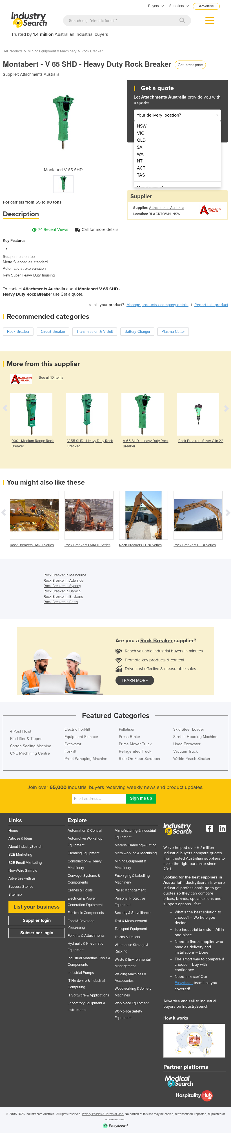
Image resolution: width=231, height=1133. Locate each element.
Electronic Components (86, 913)
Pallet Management (130, 890)
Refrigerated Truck (135, 751)
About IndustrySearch (25, 846)
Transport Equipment (131, 929)
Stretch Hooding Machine (195, 736)
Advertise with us (21, 878)
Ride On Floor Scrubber (140, 758)
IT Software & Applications (88, 995)
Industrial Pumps (81, 973)
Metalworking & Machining (136, 853)
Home (13, 830)
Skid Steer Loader (188, 729)
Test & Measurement (131, 921)
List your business (37, 907)
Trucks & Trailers (127, 937)
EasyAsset (184, 982)
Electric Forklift (77, 729)
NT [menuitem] (140, 161)
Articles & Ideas (20, 838)
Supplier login (37, 920)
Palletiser (127, 729)
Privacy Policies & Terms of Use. (103, 1114)
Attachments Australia (39, 74)
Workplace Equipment (132, 1003)
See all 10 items (51, 377)
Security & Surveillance (132, 913)
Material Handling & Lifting (135, 845)
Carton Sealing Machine (30, 746)
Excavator (73, 744)
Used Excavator (187, 744)
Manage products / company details (157, 304)
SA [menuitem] (140, 147)
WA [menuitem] (140, 154)
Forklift (70, 751)
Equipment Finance (81, 736)
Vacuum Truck (185, 751)
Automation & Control (85, 830)
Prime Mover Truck (135, 744)
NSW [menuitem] (141, 126)
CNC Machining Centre (30, 753)
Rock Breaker (92, 51)
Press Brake (129, 736)
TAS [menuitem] (141, 175)
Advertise (206, 6)
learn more (135, 680)
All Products (13, 51)
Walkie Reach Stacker (191, 758)
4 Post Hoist (20, 731)
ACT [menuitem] (141, 168)
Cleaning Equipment (83, 853)
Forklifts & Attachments (86, 935)
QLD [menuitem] (141, 140)
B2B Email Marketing (25, 862)
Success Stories (20, 886)
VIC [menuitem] (140, 133)
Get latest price (190, 64)
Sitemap (15, 894)
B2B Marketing (20, 854)
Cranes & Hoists (80, 890)
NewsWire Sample (22, 870)
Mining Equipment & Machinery (52, 51)
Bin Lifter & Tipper (26, 738)
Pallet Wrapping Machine (86, 758)
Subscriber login (36, 933)
